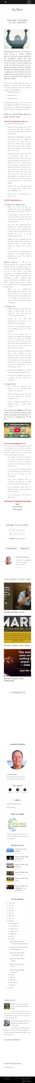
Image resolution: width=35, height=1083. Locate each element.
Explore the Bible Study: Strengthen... (14, 680)
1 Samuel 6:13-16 (12, 98)
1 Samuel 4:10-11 (20, 204)
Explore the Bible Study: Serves (17, 645)
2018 (9, 916)
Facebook (10, 792)
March (12, 980)
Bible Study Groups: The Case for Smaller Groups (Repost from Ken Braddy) (21, 1023)
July (11, 936)
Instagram (24, 792)
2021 (9, 908)
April (11, 977)
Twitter (17, 792)
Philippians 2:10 (22, 410)
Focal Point (10, 807)
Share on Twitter (18, 534)
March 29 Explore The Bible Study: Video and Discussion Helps (19, 1006)
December (13, 923)
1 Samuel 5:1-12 (12, 95)
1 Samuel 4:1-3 (12, 92)
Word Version (17, 507)
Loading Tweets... (9, 1067)
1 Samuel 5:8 (12, 378)
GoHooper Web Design (15, 1078)
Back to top (26, 1081)
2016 (9, 921)
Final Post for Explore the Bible (21, 850)
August (12, 934)
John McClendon (22, 557)
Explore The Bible (19, 538)
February (13, 982)
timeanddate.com (22, 137)
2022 (9, 905)
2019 (9, 913)
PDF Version (17, 509)
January (12, 985)
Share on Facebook (18, 530)
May (11, 975)
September (13, 931)
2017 (9, 918)
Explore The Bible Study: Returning (21, 865)
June (11, 939)
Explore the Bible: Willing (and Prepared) (21, 858)
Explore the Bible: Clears (14, 612)
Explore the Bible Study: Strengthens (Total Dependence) (21, 888)
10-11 (18, 92)
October (12, 928)
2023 (9, 903)
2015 (9, 987)
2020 (9, 910)
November (13, 926)
